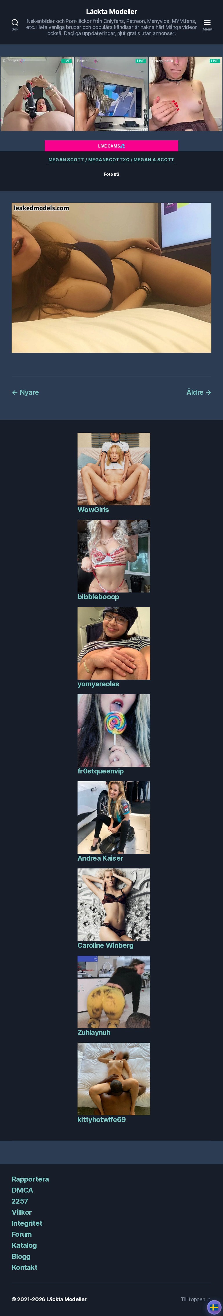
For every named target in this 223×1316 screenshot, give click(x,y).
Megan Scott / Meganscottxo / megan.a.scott (111, 159)
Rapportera (30, 1179)
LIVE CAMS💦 (111, 145)
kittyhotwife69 (102, 1119)
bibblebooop (98, 597)
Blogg (21, 1256)
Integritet (27, 1223)
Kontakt (24, 1267)
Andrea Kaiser (100, 858)
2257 (20, 1201)
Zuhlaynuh (94, 1032)
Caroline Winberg (105, 945)
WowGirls (93, 509)
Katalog (24, 1245)
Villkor (22, 1212)
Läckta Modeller (111, 11)
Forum (22, 1234)
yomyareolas (98, 684)
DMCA (22, 1190)
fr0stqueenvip (101, 771)
